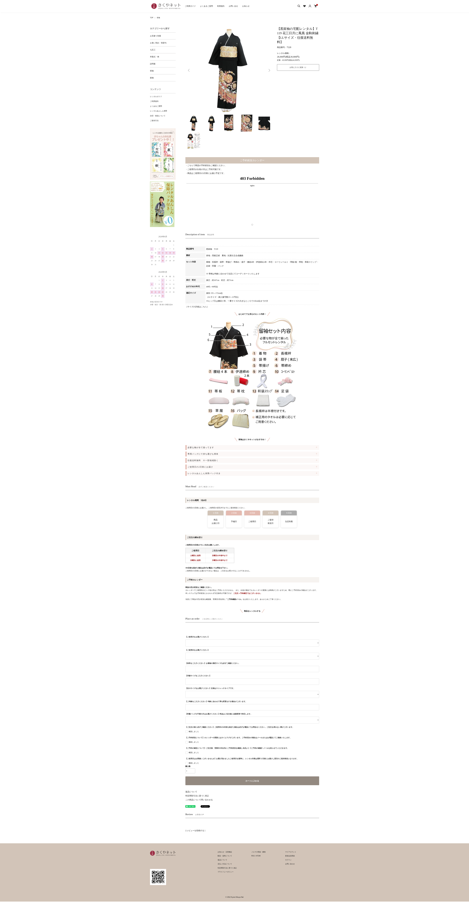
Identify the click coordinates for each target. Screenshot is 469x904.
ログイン (288, 860)
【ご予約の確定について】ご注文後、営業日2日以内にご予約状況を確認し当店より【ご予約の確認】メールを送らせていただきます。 (237, 748)
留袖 (158, 18)
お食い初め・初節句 (158, 43)
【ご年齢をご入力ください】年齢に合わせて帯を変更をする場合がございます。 (216, 701)
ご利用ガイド (190, 6)
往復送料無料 (203, 460)
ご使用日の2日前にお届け (200, 467)
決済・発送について (157, 116)
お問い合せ (233, 6)
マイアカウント (290, 852)
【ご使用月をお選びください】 (197, 637)
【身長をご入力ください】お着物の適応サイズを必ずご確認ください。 (212, 663)
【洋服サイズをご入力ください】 (198, 676)
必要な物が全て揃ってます (201, 447)
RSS (253, 856)
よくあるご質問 (206, 6)
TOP (151, 18)
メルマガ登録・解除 (258, 852)
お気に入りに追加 (296, 67)
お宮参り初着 (155, 36)
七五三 (152, 50)
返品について (191, 792)
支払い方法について (225, 864)
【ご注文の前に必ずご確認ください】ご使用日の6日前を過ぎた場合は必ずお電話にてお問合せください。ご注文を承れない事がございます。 (239, 727)
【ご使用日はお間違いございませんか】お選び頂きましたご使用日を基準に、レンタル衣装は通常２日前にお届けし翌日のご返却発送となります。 (241, 759)
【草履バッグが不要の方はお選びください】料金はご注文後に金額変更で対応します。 (218, 714)
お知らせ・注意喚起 (225, 852)
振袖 (152, 78)
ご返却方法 (154, 121)
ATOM (258, 856)
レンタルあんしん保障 (158, 111)
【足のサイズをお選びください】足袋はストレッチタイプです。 (210, 688)
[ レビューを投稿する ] (195, 831)
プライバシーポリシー (226, 872)
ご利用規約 (154, 101)
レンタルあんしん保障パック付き (204, 473)
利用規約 (220, 6)
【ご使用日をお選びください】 (197, 650)
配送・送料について (225, 856)
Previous (189, 70)
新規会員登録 (290, 856)
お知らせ (246, 6)
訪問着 (152, 64)
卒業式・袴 (154, 57)
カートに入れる (252, 781)
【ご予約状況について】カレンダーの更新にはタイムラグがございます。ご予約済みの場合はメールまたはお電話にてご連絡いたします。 (238, 738)
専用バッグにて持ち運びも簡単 (203, 454)
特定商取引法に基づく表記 (197, 796)
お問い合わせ (290, 864)
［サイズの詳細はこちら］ (197, 307)
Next (269, 70)
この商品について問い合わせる (199, 800)
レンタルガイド (156, 96)
